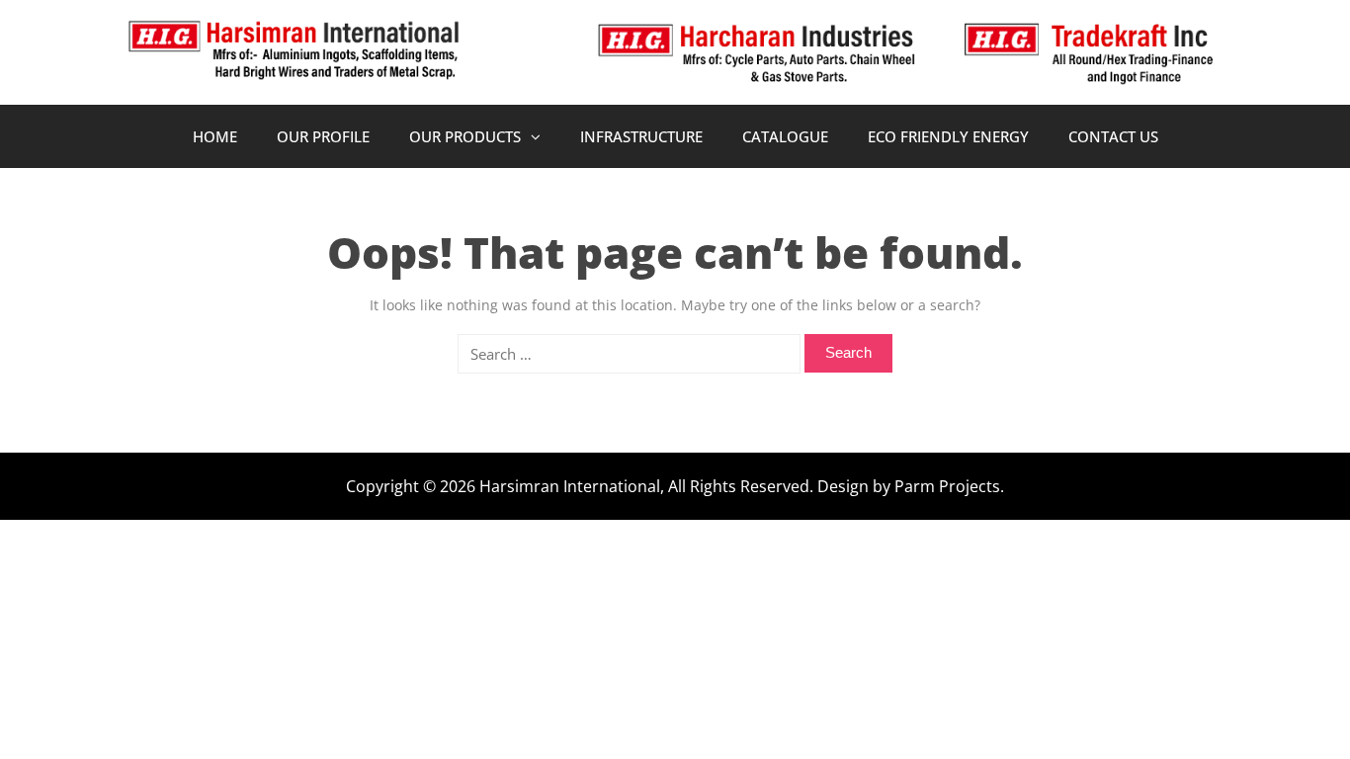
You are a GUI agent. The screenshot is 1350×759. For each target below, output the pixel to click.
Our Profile (323, 136)
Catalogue (785, 136)
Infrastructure (641, 136)
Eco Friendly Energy (948, 136)
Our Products (465, 136)
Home (215, 136)
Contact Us (1113, 136)
